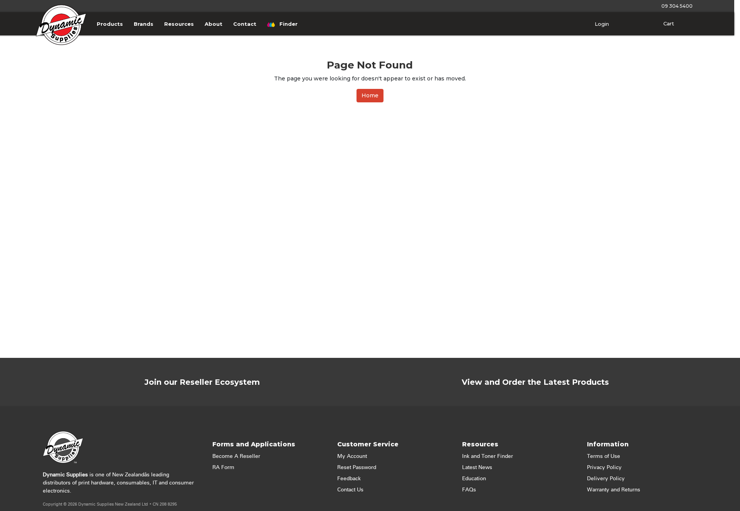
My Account (352, 456)
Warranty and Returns (613, 490)
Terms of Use (603, 456)
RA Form (223, 467)
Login (601, 24)
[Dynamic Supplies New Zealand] (61, 34)
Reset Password (356, 467)
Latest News (477, 467)
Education (474, 478)
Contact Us (350, 490)
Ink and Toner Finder (487, 456)
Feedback (349, 478)
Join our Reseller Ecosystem (202, 382)
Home (370, 95)
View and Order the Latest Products (535, 382)
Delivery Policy (606, 478)
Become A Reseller (236, 456)
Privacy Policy (604, 467)
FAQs (469, 490)
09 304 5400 (676, 6)
